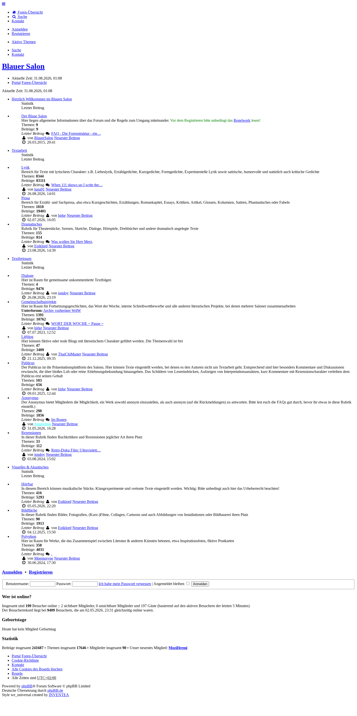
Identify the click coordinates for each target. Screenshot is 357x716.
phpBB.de (55, 690)
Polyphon (28, 536)
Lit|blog (27, 337)
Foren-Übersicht (34, 656)
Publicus (27, 363)
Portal (16, 82)
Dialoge (27, 276)
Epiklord (41, 246)
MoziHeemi (178, 648)
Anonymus (29, 398)
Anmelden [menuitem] (20, 29)
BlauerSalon (43, 138)
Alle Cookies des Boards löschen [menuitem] (37, 669)
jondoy (63, 293)
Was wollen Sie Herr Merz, (72, 242)
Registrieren (41, 572)
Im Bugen (59, 420)
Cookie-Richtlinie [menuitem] (25, 660)
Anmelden (12, 572)
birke (62, 215)
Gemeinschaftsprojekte (38, 302)
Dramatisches (31, 224)
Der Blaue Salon (34, 116)
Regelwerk (242, 120)
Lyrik (25, 167)
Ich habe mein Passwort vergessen (125, 584)
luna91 (39, 189)
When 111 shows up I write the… (77, 185)
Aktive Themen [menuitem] (24, 42)
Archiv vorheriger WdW (62, 310)
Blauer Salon (23, 66)
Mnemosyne (43, 558)
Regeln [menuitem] (17, 673)
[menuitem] (18, 21)
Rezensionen (31, 433)
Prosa (25, 198)
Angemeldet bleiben (169, 584)
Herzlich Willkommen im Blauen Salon (42, 99)
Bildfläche (29, 510)
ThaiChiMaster (69, 354)
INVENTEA (59, 695)
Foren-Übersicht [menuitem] (30, 12)
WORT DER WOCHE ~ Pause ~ (77, 324)
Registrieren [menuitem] (21, 34)
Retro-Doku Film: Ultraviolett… (76, 450)
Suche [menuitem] (22, 17)
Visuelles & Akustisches (30, 467)
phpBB (27, 686)
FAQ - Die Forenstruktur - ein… (76, 133)
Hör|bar (27, 484)
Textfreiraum (21, 259)
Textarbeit (19, 150)
